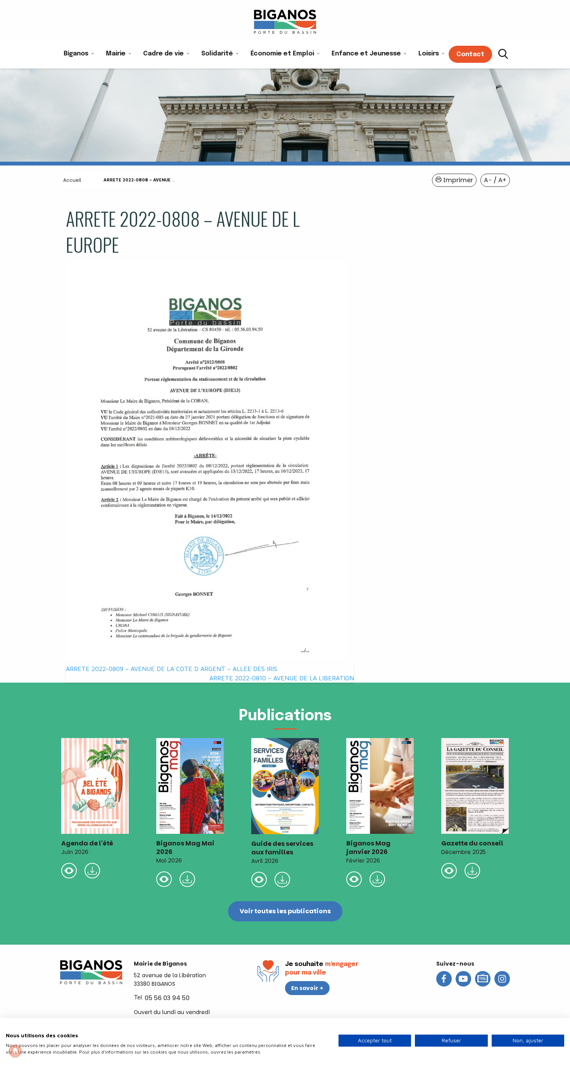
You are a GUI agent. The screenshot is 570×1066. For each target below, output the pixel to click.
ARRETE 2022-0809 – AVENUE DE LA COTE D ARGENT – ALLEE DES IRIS (171, 668)
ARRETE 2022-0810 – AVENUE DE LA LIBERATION (281, 677)
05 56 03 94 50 (167, 998)
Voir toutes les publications (285, 911)
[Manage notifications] (15, 1051)
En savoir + (307, 988)
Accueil (72, 180)
